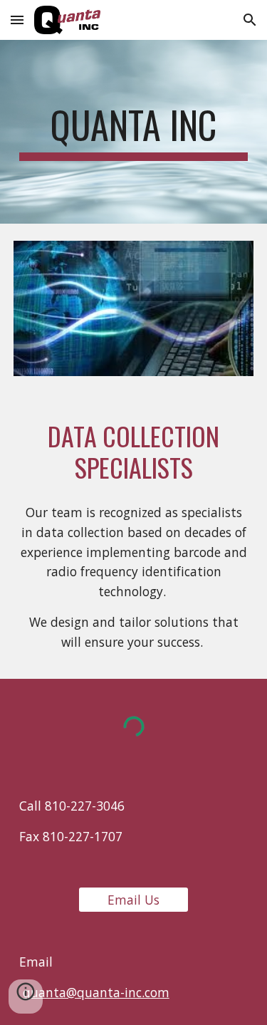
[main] (134, 132)
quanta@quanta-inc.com (96, 992)
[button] (17, 19)
